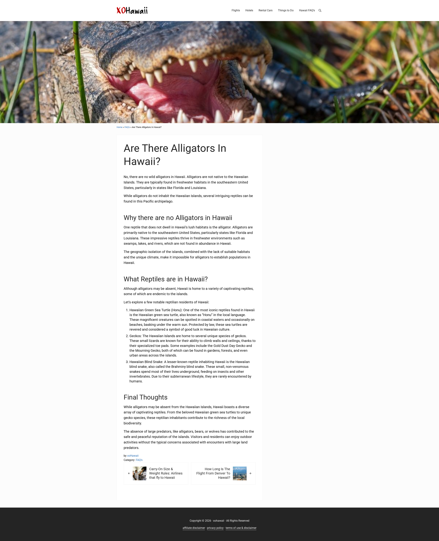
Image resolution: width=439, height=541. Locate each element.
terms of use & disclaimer (241, 528)
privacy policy (215, 528)
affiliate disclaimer (194, 528)
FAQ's (127, 127)
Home (119, 127)
